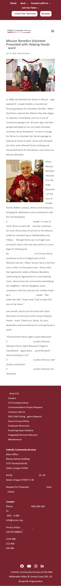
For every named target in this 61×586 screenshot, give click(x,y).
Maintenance (15, 439)
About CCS (13, 393)
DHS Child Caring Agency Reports (25, 416)
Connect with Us (39, 3)
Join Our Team (29, 8)
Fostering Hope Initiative (20, 430)
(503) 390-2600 (37, 506)
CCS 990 (10, 543)
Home (13, 3)
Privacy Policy (13, 527)
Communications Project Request (25, 407)
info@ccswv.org (14, 520)
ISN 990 (10, 548)
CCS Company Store (18, 403)
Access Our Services (24, 13)
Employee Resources (19, 426)
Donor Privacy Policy (18, 421)
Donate (46, 13)
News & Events (24, 53)
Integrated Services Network (22, 435)
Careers (12, 398)
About (22, 3)
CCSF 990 (11, 539)
